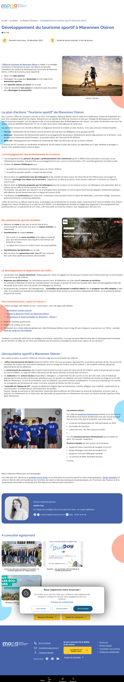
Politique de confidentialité (62, 602)
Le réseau (14, 20)
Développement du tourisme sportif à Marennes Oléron (63, 20)
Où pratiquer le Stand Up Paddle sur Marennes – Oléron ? (32, 317)
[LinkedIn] (52, 659)
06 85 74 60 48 (77, 514)
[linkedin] (35, 514)
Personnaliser (62, 609)
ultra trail (42, 275)
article (82, 207)
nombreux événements (87, 414)
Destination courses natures (19, 310)
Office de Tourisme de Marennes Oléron (20, 64)
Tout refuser (41, 609)
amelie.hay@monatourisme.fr (52, 514)
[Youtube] (57, 659)
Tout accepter (83, 609)
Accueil (4, 20)
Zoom (119, 61)
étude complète (110, 477)
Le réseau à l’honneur (29, 20)
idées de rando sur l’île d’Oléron (18, 330)
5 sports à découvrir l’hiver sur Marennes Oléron (28, 314)
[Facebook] (47, 659)
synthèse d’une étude (38, 477)
